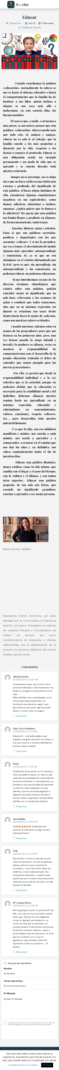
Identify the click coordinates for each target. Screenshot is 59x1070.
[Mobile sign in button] (49, 4)
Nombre (8, 968)
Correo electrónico (13, 981)
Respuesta (21, 716)
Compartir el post (31, 27)
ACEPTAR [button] (47, 1065)
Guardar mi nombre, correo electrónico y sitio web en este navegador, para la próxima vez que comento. (31, 1023)
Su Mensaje (9, 993)
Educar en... (16, 23)
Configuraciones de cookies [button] (22, 1065)
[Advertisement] (29, 582)
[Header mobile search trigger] (55, 4)
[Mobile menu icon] (4, 5)
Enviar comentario (29, 1032)
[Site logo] (20, 4)
